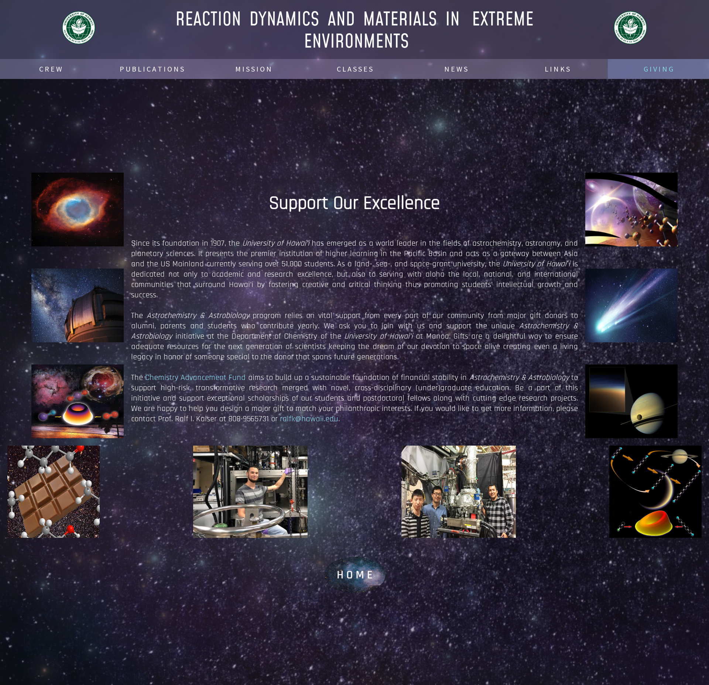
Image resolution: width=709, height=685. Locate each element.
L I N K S (557, 68)
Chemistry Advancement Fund (195, 378)
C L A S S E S (355, 68)
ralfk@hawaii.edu (309, 419)
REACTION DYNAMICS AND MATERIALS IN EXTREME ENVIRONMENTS (354, 29)
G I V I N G (658, 68)
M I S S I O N (253, 68)
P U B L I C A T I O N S (152, 68)
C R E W (50, 68)
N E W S (455, 68)
